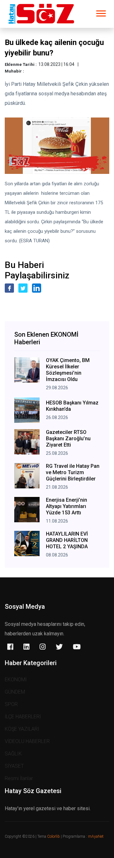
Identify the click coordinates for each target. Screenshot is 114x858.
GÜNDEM (15, 692)
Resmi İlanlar (19, 778)
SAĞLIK (13, 754)
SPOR (11, 704)
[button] (100, 12)
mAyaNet (96, 836)
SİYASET (14, 766)
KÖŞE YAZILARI (22, 729)
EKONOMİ (16, 680)
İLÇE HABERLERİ (23, 717)
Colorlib (53, 836)
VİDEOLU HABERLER (27, 741)
